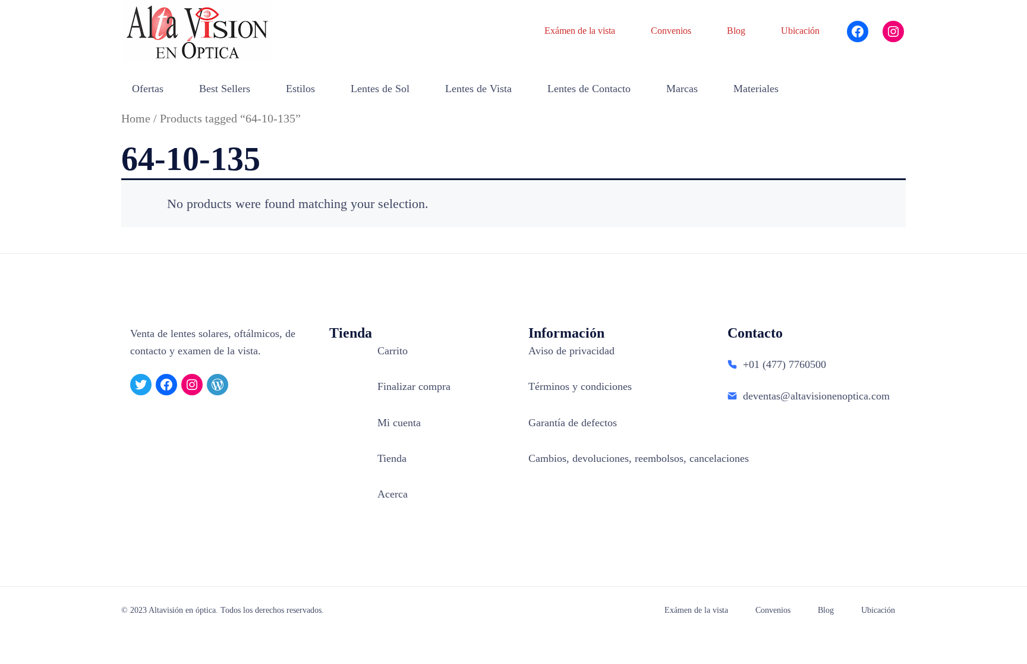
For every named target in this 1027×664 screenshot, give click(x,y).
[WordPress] (217, 384)
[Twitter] (141, 384)
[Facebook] (857, 31)
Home (135, 118)
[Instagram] (893, 31)
